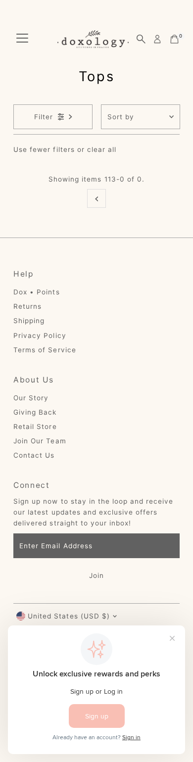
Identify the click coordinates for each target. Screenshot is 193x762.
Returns (27, 306)
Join (96, 575)
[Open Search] (141, 39)
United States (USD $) (68, 616)
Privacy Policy (39, 335)
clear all (101, 149)
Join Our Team (39, 441)
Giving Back (34, 412)
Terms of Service (44, 350)
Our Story (30, 398)
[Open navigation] (22, 39)
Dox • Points (36, 292)
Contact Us (33, 455)
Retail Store (34, 426)
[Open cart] (174, 39)
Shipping (29, 321)
